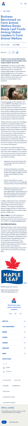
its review (9, 102)
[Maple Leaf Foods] (4, 4)
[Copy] (17, 52)
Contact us (8, 371)
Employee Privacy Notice (9, 397)
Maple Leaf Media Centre (19, 221)
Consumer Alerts (7, 380)
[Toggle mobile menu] (25, 3)
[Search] (21, 3)
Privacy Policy (6, 391)
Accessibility (6, 385)
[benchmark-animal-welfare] (14, 270)
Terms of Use (17, 380)
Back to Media (6, 11)
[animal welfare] (14, 92)
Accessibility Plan (16, 385)
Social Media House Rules (9, 402)
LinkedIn (8, 367)
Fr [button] (20, 313)
